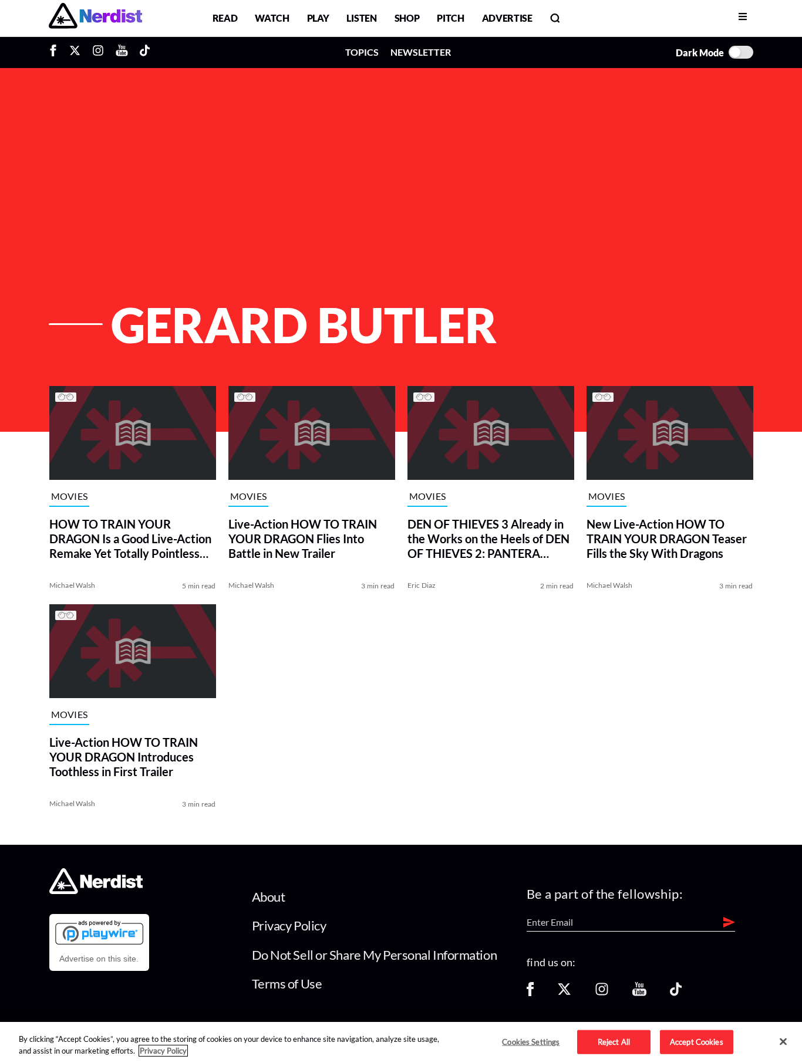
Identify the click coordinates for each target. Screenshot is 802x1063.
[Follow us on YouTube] (639, 993)
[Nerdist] (95, 18)
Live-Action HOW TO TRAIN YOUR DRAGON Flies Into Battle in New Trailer (302, 538)
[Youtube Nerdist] (122, 52)
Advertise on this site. (99, 958)
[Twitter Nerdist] (74, 52)
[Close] (783, 1042)
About (268, 897)
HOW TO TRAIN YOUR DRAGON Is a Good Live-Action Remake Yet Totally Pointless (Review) (130, 539)
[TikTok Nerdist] (145, 52)
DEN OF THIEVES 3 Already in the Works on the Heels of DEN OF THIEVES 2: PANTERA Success (488, 539)
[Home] (96, 890)
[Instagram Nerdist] (98, 52)
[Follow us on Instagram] (602, 993)
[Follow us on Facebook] (530, 993)
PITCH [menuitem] (450, 17)
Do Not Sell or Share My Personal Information (374, 955)
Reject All (614, 1041)
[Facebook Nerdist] (56, 52)
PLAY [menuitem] (318, 17)
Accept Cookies (696, 1041)
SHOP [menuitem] (407, 17)
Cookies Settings (531, 1041)
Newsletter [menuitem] (420, 51)
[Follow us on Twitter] (564, 993)
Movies (69, 496)
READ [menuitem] (225, 17)
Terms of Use (287, 983)
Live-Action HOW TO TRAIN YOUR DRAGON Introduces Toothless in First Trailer (123, 756)
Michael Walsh (72, 585)
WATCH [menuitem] (272, 17)
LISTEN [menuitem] (361, 17)
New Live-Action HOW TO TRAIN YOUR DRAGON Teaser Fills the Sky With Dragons (667, 538)
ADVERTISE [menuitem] (507, 17)
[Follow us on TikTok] (676, 993)
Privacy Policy (289, 925)
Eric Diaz (421, 585)
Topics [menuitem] (362, 51)
